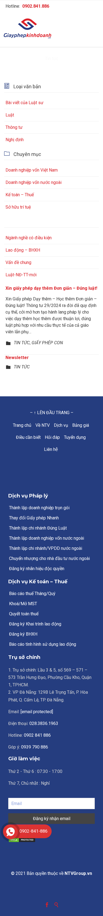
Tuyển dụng (75, 437)
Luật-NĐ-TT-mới (21, 274)
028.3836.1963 (43, 723)
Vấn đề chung (18, 262)
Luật (9, 115)
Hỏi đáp (52, 437)
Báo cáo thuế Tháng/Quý (32, 593)
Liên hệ (51, 449)
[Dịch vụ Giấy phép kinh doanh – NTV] (51, 29)
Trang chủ (22, 425)
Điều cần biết (28, 437)
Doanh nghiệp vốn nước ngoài (33, 182)
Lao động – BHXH (22, 250)
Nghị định (14, 139)
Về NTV (42, 425)
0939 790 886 (34, 747)
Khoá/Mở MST (23, 603)
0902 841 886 (37, 735)
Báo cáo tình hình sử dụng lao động (42, 644)
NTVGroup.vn (78, 873)
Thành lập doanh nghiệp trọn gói (39, 507)
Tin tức (22, 342)
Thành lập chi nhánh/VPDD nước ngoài (45, 548)
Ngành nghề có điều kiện (28, 237)
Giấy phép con (47, 342)
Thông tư (14, 127)
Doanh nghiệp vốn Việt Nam (31, 170)
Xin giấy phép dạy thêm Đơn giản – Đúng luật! (51, 288)
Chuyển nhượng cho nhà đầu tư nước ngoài (49, 558)
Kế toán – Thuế (19, 194)
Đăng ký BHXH (23, 634)
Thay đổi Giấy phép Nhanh (34, 517)
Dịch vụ (61, 425)
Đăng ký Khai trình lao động (35, 624)
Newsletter (17, 357)
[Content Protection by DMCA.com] (51, 840)
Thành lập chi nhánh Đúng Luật (38, 528)
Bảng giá (80, 425)
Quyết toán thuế (23, 613)
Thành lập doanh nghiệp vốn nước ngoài (46, 538)
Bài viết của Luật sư (24, 102)
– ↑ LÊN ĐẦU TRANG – (51, 412)
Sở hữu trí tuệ (18, 207)
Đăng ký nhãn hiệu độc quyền (36, 568)
